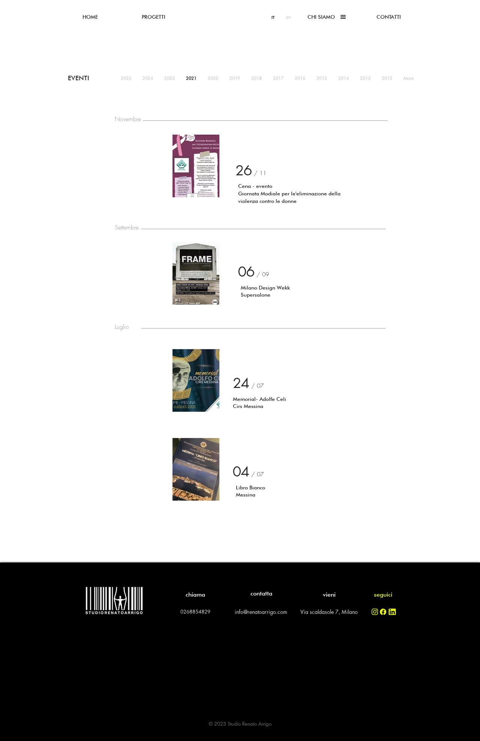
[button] (321, 17)
